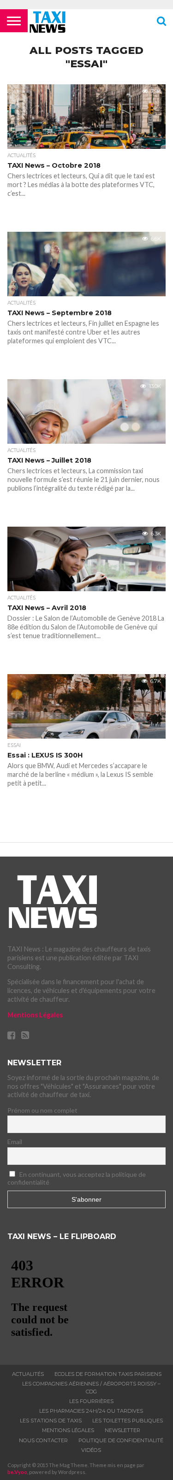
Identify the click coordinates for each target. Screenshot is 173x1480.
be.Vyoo (17, 1472)
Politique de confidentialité (120, 1440)
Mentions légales (68, 1430)
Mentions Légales (35, 1015)
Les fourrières (91, 1401)
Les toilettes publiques (127, 1420)
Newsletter (122, 1430)
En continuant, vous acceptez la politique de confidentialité (76, 1178)
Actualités (28, 1374)
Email (14, 1141)
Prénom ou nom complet (42, 1110)
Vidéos (91, 1450)
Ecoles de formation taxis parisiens (107, 1374)
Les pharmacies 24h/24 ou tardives (91, 1411)
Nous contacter (43, 1440)
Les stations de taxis (51, 1420)
